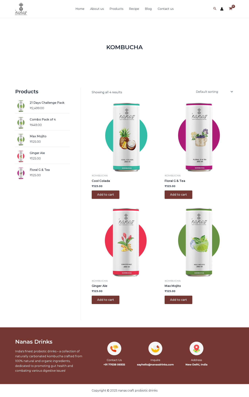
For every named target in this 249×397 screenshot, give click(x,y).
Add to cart (105, 194)
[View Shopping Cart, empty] (230, 9)
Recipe (134, 9)
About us (97, 9)
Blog (148, 9)
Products (116, 9)
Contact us (166, 9)
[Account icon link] (221, 9)
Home (79, 9)
